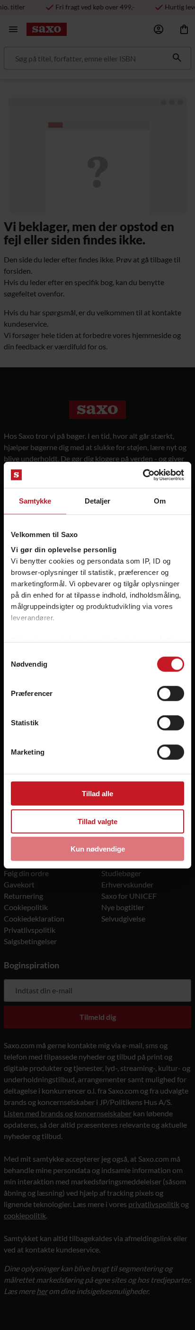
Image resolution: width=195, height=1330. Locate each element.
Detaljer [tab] (98, 501)
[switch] (170, 693)
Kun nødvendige (98, 849)
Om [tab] (160, 501)
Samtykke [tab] (35, 501)
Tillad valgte (97, 821)
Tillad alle (97, 794)
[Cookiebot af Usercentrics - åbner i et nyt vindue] (142, 475)
